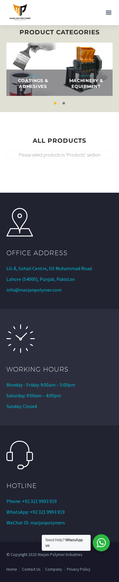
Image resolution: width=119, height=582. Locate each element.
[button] (55, 103)
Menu (108, 12)
